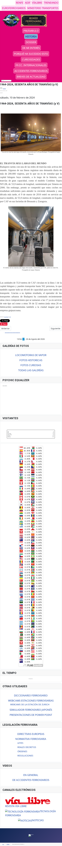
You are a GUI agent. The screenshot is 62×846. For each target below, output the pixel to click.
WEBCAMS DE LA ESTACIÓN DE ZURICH (29, 704)
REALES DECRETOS (26, 747)
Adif (27, 2)
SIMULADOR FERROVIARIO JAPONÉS (31, 709)
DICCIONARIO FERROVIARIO (31, 695)
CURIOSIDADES (31, 59)
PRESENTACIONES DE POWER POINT (31, 715)
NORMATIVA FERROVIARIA (30, 739)
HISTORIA (31, 36)
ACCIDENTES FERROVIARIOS (31, 71)
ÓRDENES (22, 751)
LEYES (20, 743)
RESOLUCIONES (25, 755)
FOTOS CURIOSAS (30, 365)
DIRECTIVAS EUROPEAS (30, 734)
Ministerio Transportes (42, 8)
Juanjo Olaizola (6, 316)
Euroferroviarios (14, 8)
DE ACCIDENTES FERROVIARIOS (30, 780)
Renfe (19, 2)
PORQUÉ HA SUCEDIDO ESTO (31, 53)
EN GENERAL (30, 775)
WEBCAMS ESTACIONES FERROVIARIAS (31, 700)
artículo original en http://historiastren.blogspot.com (12, 332)
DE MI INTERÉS (31, 48)
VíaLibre (37, 2)
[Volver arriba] (59, 843)
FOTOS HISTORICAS (30, 360)
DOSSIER (31, 42)
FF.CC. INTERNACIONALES (31, 65)
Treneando (51, 2)
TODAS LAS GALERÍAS (30, 370)
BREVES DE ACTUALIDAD (31, 76)
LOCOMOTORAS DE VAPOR (30, 355)
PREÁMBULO (31, 30)
